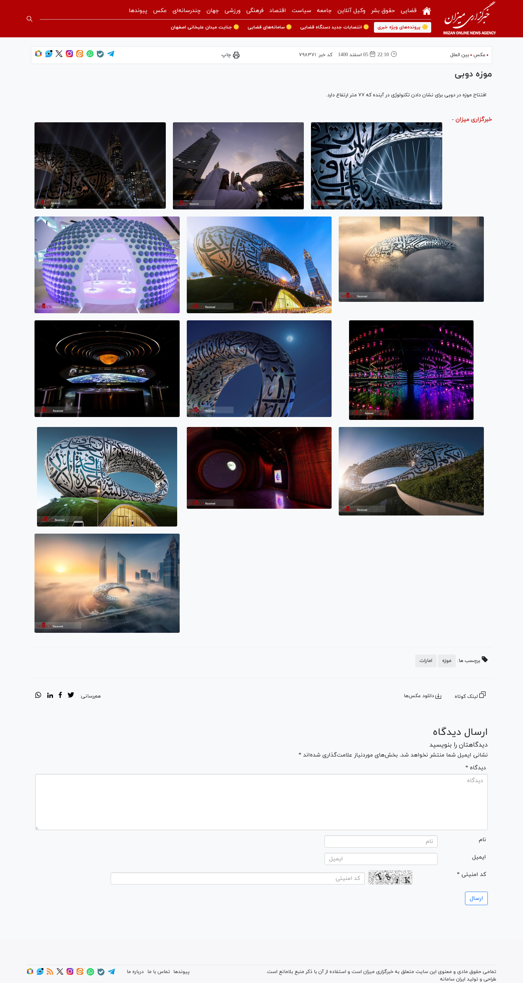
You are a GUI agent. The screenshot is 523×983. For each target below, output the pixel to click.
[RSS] (50, 973)
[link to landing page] (469, 18)
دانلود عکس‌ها (419, 696)
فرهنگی (255, 11)
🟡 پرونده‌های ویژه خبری (402, 27)
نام (482, 840)
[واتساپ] (90, 56)
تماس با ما (158, 971)
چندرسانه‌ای (187, 11)
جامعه (324, 11)
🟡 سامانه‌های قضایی (270, 27)
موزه (446, 660)
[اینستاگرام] (69, 56)
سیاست (301, 11)
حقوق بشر (383, 11)
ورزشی (232, 11)
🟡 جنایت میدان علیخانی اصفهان (205, 27)
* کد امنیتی (471, 874)
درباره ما (135, 971)
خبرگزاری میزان (473, 119)
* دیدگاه (475, 768)
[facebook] (60, 696)
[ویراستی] (48, 56)
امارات (425, 660)
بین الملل (459, 55)
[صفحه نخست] (426, 10)
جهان (212, 11)
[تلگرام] (110, 56)
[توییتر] (59, 56)
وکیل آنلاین (351, 11)
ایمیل (479, 857)
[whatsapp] (38, 696)
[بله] (100, 56)
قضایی (409, 11)
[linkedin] (50, 696)
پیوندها (138, 11)
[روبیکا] (38, 56)
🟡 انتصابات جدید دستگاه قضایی (334, 27)
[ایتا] (79, 56)
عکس (160, 11)
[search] (29, 19)
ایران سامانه (452, 979)
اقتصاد (277, 11)
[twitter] (71, 696)
